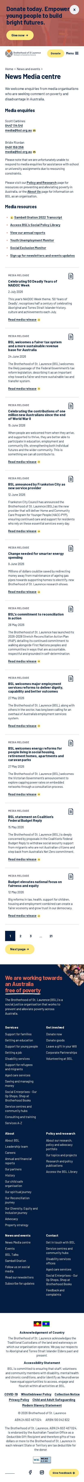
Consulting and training (20, 1117)
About (9, 1133)
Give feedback (62, 1472)
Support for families (18, 1034)
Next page (18, 949)
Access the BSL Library (61, 1171)
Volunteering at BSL (59, 1058)
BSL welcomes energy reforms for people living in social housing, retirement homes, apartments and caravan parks (36, 751)
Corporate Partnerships (61, 1052)
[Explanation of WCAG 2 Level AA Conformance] (42, 1460)
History (10, 1175)
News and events (18, 1235)
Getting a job (13, 1052)
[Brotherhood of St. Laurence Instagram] (42, 1473)
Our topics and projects (61, 1155)
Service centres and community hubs (18, 1109)
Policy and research (60, 1133)
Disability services (17, 1058)
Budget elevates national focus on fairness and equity (35, 881)
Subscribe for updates (19, 1283)
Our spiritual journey (18, 1192)
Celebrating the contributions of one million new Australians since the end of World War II (36, 412)
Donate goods (55, 1040)
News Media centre (18, 1242)
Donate (55, 53)
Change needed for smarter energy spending (36, 552)
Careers (10, 1152)
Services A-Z (13, 1123)
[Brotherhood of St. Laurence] (23, 53)
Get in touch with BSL (60, 1242)
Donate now (54, 1034)
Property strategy (16, 1225)
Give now (18, 35)
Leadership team (16, 1146)
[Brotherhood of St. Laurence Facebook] (30, 1473)
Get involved (55, 1027)
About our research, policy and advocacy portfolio (59, 1144)
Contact (52, 1235)
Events (10, 1248)
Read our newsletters (19, 1277)
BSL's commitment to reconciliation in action (36, 613)
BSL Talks (12, 1254)
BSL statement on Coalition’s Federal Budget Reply (30, 816)
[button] (20, 130)
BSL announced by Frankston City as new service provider (36, 483)
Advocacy (11, 1219)
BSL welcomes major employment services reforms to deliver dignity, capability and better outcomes (35, 684)
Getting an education (19, 1040)
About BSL (12, 1140)
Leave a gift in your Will (61, 1046)
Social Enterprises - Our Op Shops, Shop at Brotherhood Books (21, 1096)
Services (11, 1027)
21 (51, 936)
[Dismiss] (74, 9)
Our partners (13, 1169)
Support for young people (21, 1046)
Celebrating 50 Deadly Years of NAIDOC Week (32, 280)
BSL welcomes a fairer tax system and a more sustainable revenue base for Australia (35, 343)
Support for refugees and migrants (19, 1067)
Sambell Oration (15, 1261)
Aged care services (17, 1075)
